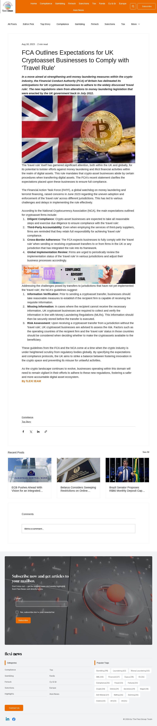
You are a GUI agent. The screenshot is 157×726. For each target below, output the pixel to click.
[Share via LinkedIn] (38, 431)
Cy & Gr (53, 681)
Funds (52, 675)
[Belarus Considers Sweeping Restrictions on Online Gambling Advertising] (78, 470)
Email (19, 598)
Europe (53, 687)
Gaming (134, 694)
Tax (123, 23)
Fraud (120, 682)
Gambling (80, 23)
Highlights (9, 693)
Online (115, 688)
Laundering (120, 670)
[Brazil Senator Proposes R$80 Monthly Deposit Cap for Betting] (127, 470)
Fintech (95, 23)
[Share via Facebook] (23, 431)
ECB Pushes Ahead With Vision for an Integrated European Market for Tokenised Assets (27, 489)
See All (146, 452)
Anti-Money (103, 694)
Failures (134, 682)
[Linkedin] (7, 719)
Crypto (101, 688)
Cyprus (130, 677)
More (134, 23)
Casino (101, 700)
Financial (114, 677)
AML (100, 677)
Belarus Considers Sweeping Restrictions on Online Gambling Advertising (78, 489)
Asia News (54, 694)
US (125, 700)
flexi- (13, 654)
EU (142, 677)
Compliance (63, 23)
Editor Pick (28, 23)
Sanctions (110, 23)
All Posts (12, 23)
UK (114, 700)
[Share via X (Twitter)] (30, 431)
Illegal (145, 688)
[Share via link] (45, 431)
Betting (119, 694)
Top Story (45, 23)
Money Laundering (141, 670)
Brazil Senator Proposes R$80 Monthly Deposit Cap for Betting (125, 489)
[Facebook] (14, 719)
